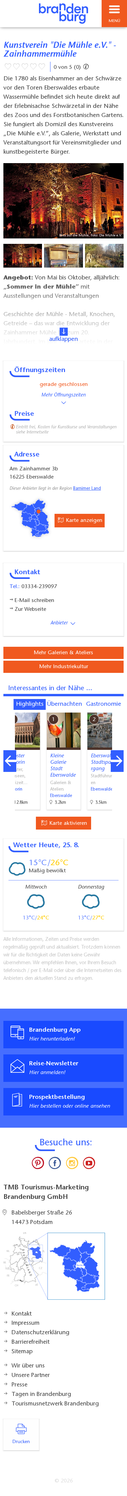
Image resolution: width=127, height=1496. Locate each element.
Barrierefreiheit (30, 1342)
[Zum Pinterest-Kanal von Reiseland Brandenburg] (37, 1165)
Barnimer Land (87, 489)
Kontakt (21, 1314)
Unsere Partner (31, 1376)
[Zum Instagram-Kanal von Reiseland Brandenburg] (72, 1165)
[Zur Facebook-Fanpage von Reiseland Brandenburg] (54, 1165)
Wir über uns (28, 1366)
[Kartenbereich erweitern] (117, 708)
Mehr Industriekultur (63, 666)
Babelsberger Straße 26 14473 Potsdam (42, 1218)
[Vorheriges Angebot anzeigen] (9, 761)
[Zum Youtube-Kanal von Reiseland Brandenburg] (89, 1165)
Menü (114, 21)
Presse (19, 1385)
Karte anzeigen (83, 520)
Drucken (21, 1442)
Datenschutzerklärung (40, 1333)
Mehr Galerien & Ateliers (63, 653)
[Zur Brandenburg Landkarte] (54, 1269)
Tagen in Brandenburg (41, 1395)
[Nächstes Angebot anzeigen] (117, 761)
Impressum (26, 1323)
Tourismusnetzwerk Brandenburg (55, 1404)
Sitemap (22, 1352)
